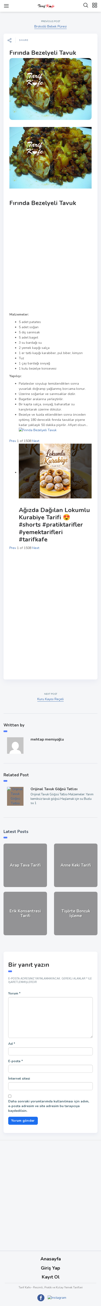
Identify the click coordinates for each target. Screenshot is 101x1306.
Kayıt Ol (51, 1277)
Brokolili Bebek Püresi (50, 26)
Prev (12, 441)
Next (35, 441)
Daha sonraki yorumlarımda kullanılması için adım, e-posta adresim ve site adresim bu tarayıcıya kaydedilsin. (48, 1106)
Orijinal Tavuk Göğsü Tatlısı (54, 789)
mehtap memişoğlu (47, 739)
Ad (11, 1044)
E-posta (15, 1061)
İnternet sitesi (19, 1078)
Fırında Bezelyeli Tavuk (42, 53)
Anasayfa (50, 1259)
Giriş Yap (50, 1268)
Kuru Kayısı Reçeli (50, 699)
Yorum (14, 993)
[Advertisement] (50, 259)
